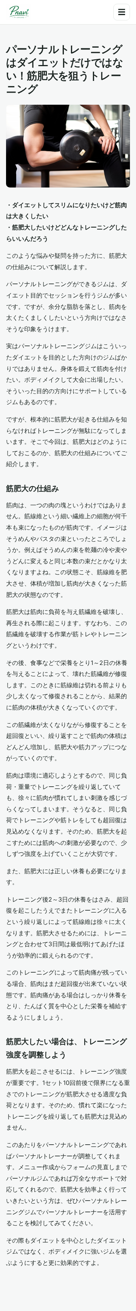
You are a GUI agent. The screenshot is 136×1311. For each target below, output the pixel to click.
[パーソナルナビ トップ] (18, 12)
